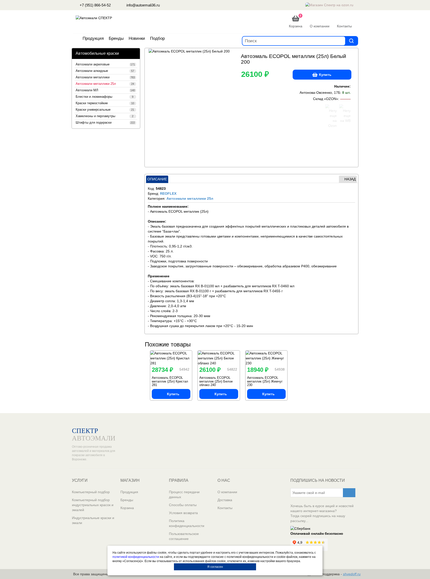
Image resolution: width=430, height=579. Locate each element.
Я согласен (215, 567)
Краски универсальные (105, 109)
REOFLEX (168, 193)
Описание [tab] (157, 179)
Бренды (116, 38)
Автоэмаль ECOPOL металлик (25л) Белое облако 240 (216, 381)
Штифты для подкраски (105, 122)
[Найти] (351, 41)
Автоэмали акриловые (105, 64)
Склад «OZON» (325, 99)
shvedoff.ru (352, 574)
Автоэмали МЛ (105, 90)
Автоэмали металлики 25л (105, 84)
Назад (350, 179)
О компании (227, 492)
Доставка (224, 500)
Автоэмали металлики (105, 77)
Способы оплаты (183, 505)
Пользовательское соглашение (184, 536)
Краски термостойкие (105, 103)
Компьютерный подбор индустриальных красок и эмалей (92, 505)
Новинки (137, 38)
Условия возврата (183, 513)
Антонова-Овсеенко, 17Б (320, 93)
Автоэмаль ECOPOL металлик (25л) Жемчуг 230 (265, 381)
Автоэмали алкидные (105, 71)
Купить (325, 75)
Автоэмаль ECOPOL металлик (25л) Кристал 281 (170, 381)
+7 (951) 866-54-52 (95, 5)
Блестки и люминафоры (104, 96)
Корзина (127, 508)
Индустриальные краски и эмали (93, 520)
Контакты (224, 508)
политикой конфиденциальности (135, 557)
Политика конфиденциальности (186, 523)
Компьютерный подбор (91, 492)
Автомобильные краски (97, 53)
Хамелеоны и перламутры (104, 116)
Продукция (93, 38)
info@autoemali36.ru (142, 5)
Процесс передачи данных (184, 494)
